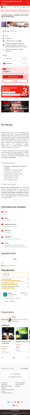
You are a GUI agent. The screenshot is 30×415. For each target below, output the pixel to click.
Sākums (3, 10)
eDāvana (3, 387)
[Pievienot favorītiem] (25, 76)
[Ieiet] (18, 7)
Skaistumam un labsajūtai (11, 10)
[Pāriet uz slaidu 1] (13, 357)
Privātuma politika (20, 382)
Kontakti (17, 386)
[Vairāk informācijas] (20, 41)
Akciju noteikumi (19, 384)
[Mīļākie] (21, 7)
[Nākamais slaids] (27, 357)
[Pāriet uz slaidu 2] (16, 357)
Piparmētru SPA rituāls (22, 341)
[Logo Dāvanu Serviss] (4, 7)
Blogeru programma (6, 386)
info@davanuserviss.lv (16, 377)
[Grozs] (23, 7)
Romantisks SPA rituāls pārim (6, 342)
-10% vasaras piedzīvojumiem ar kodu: (11, 1)
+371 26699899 (16, 374)
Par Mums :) (4, 382)
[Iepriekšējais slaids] (2, 357)
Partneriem (4, 384)
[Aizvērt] (27, 3)
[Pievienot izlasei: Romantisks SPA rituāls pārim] (13, 328)
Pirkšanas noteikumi (6, 393)
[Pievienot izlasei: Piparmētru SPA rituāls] (26, 328)
